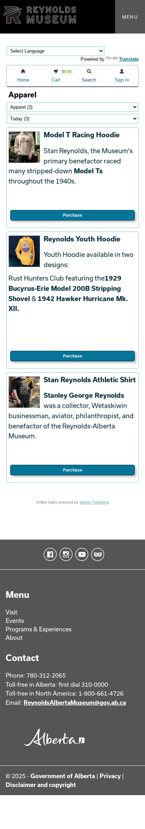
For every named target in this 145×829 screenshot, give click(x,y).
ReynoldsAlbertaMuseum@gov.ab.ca (75, 702)
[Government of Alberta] (52, 748)
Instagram (64, 554)
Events (15, 620)
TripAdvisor (96, 554)
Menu (130, 16)
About (14, 637)
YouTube (80, 554)
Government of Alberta (63, 776)
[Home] (72, 17)
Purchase (72, 215)
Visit (11, 612)
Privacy (110, 776)
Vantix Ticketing (94, 502)
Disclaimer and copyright (41, 784)
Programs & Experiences (38, 629)
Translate (129, 59)
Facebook (49, 554)
